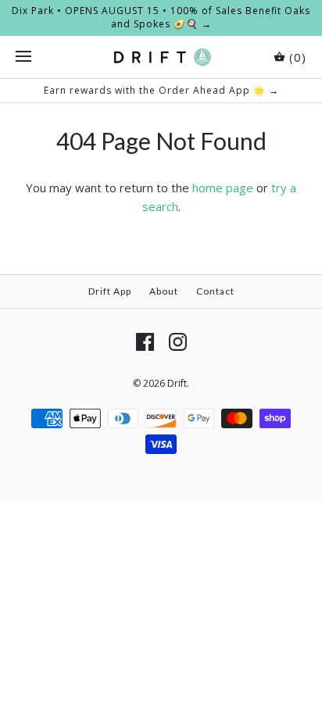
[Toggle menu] (23, 57)
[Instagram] (178, 342)
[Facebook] (145, 342)
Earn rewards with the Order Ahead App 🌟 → (161, 90)
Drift (177, 383)
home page (222, 187)
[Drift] (161, 57)
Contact (215, 291)
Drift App (109, 291)
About (163, 291)
